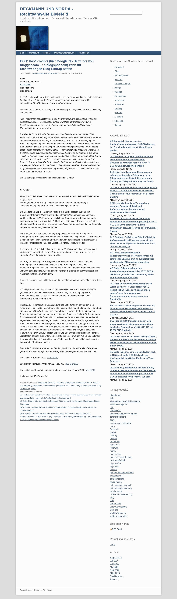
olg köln (113, 469)
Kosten (118, 88)
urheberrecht (116, 491)
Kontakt (46, 53)
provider (84, 386)
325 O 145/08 (72, 364)
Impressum (34, 53)
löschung (114, 448)
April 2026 (114, 570)
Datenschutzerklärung (64, 53)
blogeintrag (61, 382)
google (89, 382)
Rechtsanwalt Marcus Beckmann (45, 73)
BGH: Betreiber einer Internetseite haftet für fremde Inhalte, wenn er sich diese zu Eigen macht (55, 413)
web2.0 (33, 389)
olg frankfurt (115, 463)
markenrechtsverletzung (121, 457)
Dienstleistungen (122, 84)
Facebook (119, 121)
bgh (54, 382)
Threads (118, 113)
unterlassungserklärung (121, 488)
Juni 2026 (114, 564)
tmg (99, 386)
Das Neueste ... (117, 576)
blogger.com (70, 382)
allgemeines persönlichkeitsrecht (125, 401)
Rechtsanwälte (122, 75)
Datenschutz (120, 96)
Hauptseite (84, 53)
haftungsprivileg (26, 386)
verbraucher (115, 504)
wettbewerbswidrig (118, 516)
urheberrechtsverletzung (121, 494)
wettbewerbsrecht (118, 513)
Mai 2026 (114, 567)
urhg (112, 497)
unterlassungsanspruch (121, 485)
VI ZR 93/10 (25, 85)
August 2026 (116, 558)
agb (112, 398)
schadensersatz (117, 479)
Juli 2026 (114, 561)
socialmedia (92, 386)
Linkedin (119, 117)
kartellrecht (115, 445)
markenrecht (115, 454)
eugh (112, 426)
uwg (112, 500)
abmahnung (115, 395)
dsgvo (113, 420)
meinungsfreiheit (49, 386)
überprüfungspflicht (45, 382)
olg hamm (114, 466)
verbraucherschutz (118, 507)
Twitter (118, 125)
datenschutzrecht (118, 417)
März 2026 (115, 573)
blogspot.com (81, 382)
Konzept (118, 79)
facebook (114, 429)
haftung (96, 382)
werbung (114, 510)
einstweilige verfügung (120, 423)
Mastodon (119, 104)
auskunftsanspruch (118, 404)
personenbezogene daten (122, 473)
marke (113, 451)
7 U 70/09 (90, 370)
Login (112, 544)
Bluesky (118, 108)
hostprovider (37, 386)
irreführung (115, 442)
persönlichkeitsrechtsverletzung (68, 386)
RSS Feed (117, 529)
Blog (22, 53)
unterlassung (25, 389)
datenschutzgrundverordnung (123, 414)
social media (116, 482)
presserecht (115, 476)
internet (113, 438)
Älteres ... (114, 579)
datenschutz (115, 411)
